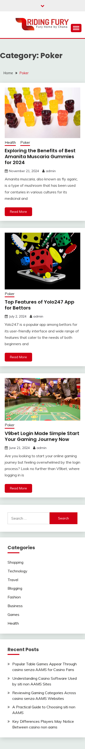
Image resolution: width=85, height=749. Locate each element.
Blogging (15, 588)
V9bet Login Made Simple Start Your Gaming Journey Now (42, 436)
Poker (25, 142)
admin (51, 171)
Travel (13, 579)
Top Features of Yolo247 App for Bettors (39, 305)
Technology (17, 571)
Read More (18, 211)
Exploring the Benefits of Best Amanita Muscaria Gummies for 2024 (40, 156)
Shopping (15, 562)
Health (10, 142)
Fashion (14, 597)
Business (15, 605)
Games (13, 614)
